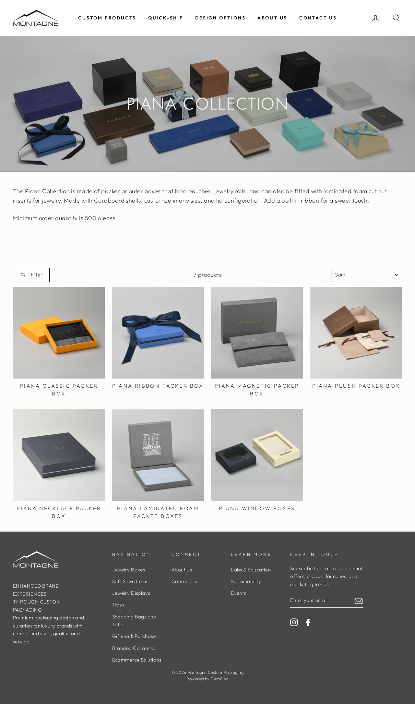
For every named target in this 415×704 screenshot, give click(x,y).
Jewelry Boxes (128, 570)
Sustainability (246, 581)
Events (238, 593)
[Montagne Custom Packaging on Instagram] (294, 622)
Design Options (220, 18)
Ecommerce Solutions (136, 660)
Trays (118, 605)
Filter (36, 274)
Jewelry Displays (131, 593)
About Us (272, 18)
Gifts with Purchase (134, 636)
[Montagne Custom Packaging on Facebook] (308, 622)
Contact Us (318, 18)
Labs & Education (251, 570)
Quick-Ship (166, 18)
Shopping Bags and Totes (134, 621)
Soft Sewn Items (130, 581)
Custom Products (107, 18)
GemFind (219, 678)
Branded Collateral (134, 648)
